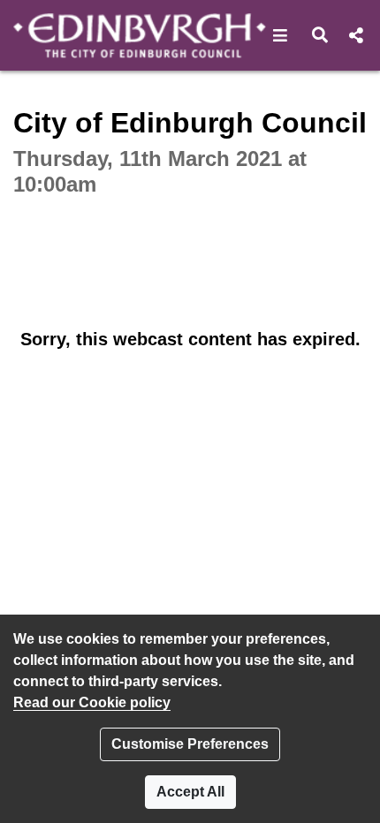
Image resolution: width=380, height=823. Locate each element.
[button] (281, 35)
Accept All (190, 791)
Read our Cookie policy (92, 702)
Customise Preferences (190, 743)
